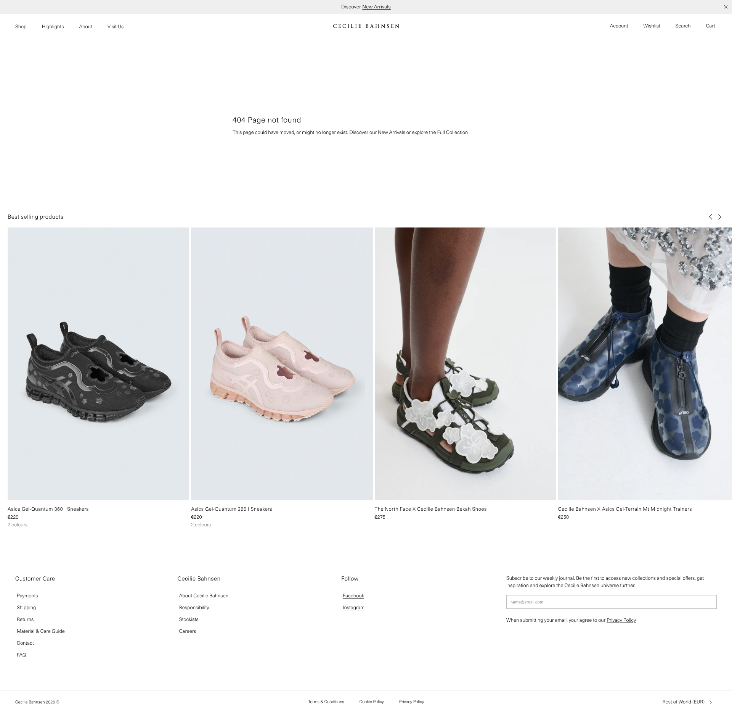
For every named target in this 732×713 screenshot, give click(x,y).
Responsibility (194, 607)
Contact (25, 643)
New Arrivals (376, 6)
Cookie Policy (372, 701)
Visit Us (116, 26)
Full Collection (452, 132)
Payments (27, 595)
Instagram (353, 607)
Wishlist (652, 25)
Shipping (26, 607)
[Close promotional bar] (726, 7)
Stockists (189, 619)
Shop (21, 26)
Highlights (53, 26)
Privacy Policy (621, 620)
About (85, 26)
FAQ (21, 654)
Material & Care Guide (41, 631)
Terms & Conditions (326, 701)
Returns (25, 619)
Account (619, 25)
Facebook (353, 595)
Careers (187, 631)
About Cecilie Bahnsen (203, 595)
